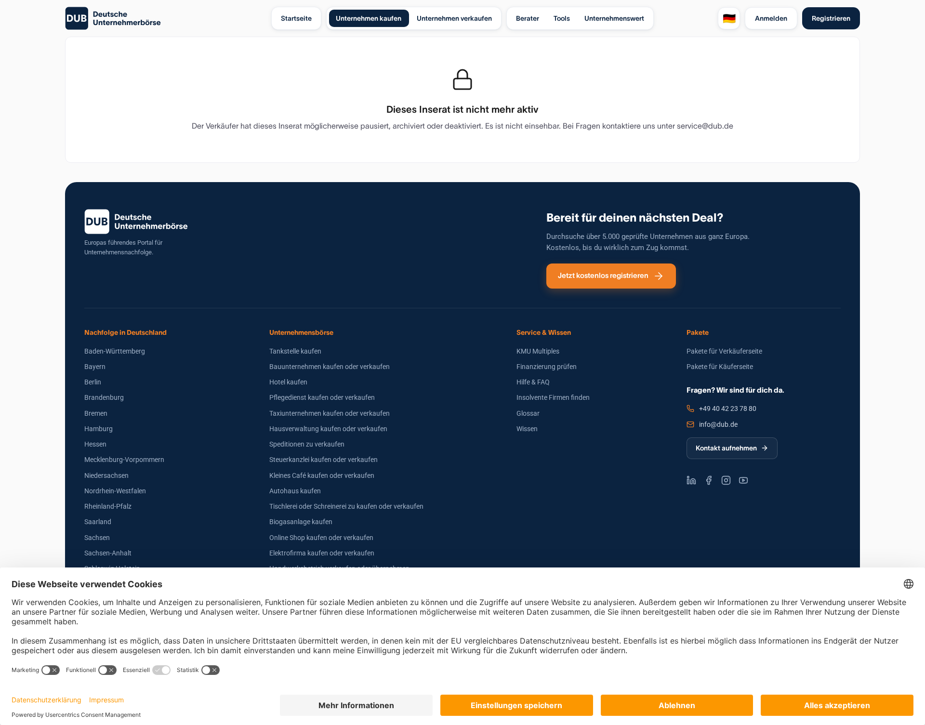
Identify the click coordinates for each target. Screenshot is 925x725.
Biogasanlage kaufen (300, 522)
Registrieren (831, 18)
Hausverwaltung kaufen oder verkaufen (328, 429)
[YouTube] (743, 480)
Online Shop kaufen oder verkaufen (321, 537)
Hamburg (98, 429)
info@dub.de (718, 424)
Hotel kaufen (288, 382)
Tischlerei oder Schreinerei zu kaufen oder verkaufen (346, 506)
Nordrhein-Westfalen (115, 491)
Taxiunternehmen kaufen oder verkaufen (329, 413)
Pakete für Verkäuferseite (724, 351)
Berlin (92, 382)
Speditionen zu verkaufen (306, 444)
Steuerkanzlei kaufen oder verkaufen (323, 459)
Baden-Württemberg (114, 351)
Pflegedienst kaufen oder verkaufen (322, 397)
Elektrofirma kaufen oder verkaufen (321, 553)
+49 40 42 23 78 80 (727, 408)
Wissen (527, 429)
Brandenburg (104, 397)
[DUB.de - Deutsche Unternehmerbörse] (164, 18)
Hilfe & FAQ (533, 382)
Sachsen (97, 537)
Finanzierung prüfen (546, 366)
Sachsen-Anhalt (108, 553)
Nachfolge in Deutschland (125, 332)
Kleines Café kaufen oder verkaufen (321, 475)
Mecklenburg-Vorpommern (124, 459)
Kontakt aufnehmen (726, 448)
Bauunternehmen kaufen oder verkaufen (329, 366)
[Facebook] (709, 480)
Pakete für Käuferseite (720, 366)
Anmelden (771, 18)
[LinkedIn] (691, 480)
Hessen (95, 444)
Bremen (95, 413)
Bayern (95, 366)
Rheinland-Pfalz (108, 506)
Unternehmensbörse (301, 332)
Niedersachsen (106, 475)
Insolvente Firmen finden (553, 397)
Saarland (97, 522)
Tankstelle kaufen (295, 351)
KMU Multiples (537, 351)
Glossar (528, 413)
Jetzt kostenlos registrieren (603, 275)
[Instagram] (726, 480)
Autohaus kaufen (295, 491)
